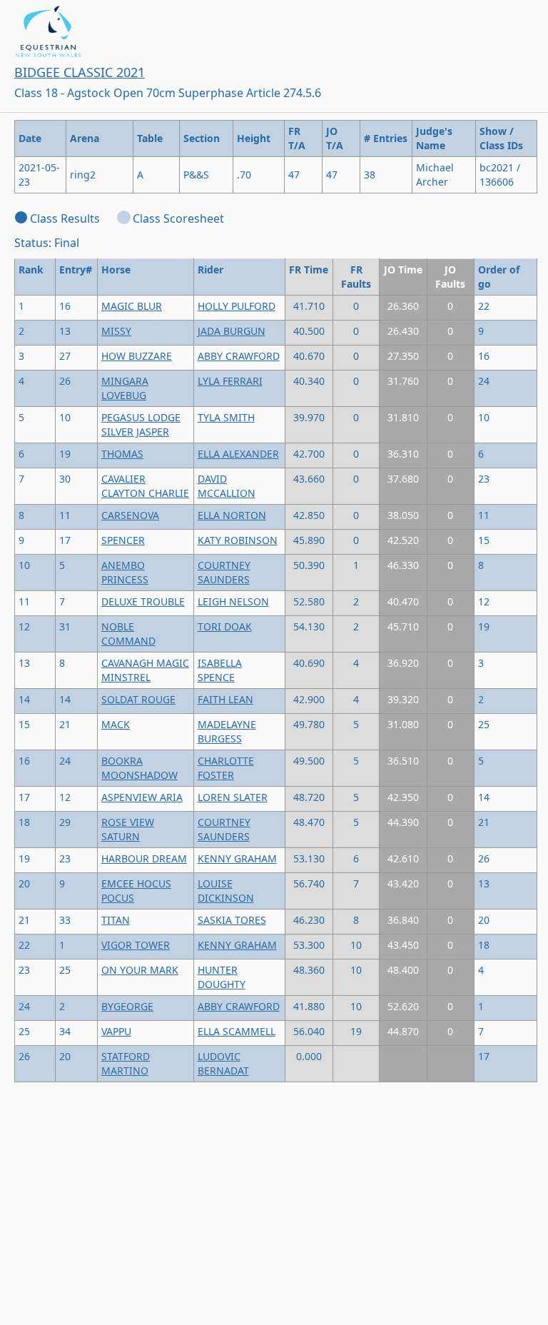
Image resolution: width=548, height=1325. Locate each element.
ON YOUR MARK (139, 970)
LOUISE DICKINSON (226, 891)
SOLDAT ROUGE (138, 699)
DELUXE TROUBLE (143, 601)
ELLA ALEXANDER (238, 453)
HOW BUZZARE (136, 356)
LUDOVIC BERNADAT (223, 1063)
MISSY (116, 331)
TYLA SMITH (226, 417)
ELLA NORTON (232, 515)
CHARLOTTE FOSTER (226, 768)
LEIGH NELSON (233, 601)
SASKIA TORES (232, 920)
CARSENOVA (130, 515)
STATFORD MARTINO (125, 1063)
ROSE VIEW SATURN (127, 829)
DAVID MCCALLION (226, 486)
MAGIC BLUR (131, 306)
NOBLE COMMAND (128, 634)
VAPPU (116, 1031)
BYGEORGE (127, 1006)
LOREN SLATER (233, 797)
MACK (115, 724)
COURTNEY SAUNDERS (224, 572)
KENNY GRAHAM (237, 858)
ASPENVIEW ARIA (142, 797)
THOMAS (122, 453)
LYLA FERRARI (230, 381)
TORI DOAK (225, 626)
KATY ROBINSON (238, 540)
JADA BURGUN (231, 331)
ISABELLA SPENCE (220, 670)
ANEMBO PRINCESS (124, 572)
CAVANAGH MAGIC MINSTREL (145, 670)
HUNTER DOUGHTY (221, 977)
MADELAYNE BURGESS (227, 731)
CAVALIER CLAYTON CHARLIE (145, 486)
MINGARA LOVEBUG (124, 388)
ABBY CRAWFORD (239, 356)
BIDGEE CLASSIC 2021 (79, 72)
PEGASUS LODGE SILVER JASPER (141, 424)
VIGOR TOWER (135, 945)
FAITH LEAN (225, 699)
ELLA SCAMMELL (236, 1031)
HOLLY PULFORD (236, 306)
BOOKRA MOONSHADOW (139, 768)
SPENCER (123, 540)
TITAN (115, 920)
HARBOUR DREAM (144, 858)
